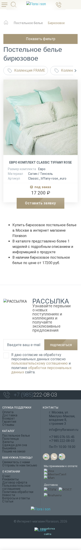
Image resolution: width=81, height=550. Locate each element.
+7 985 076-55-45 (61, 437)
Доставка (9, 415)
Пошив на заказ (13, 451)
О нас (6, 476)
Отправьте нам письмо (19, 465)
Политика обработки (17, 491)
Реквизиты (10, 479)
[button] (75, 70)
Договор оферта (14, 482)
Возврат (8, 418)
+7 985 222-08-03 (61, 441)
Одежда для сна (14, 445)
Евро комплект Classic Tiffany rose (40, 162)
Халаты (8, 441)
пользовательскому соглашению (39, 363)
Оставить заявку (40, 203)
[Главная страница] (6, 24)
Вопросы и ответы (16, 498)
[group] (40, 119)
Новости (8, 495)
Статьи (7, 501)
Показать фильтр (40, 39)
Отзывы (8, 424)
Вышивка (9, 448)
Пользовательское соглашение (16, 487)
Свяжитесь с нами (16, 462)
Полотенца (10, 438)
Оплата (8, 412)
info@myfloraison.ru (63, 429)
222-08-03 (35, 395)
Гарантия (9, 421)
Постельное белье (16, 435)
